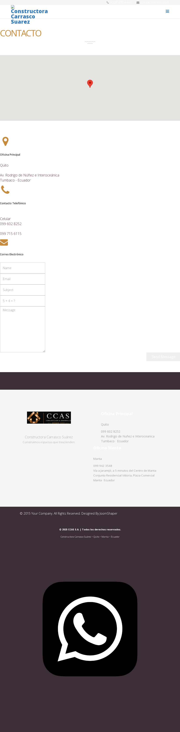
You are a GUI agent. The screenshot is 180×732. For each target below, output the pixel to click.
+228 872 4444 (120, 2)
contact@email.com (155, 2)
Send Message (163, 356)
